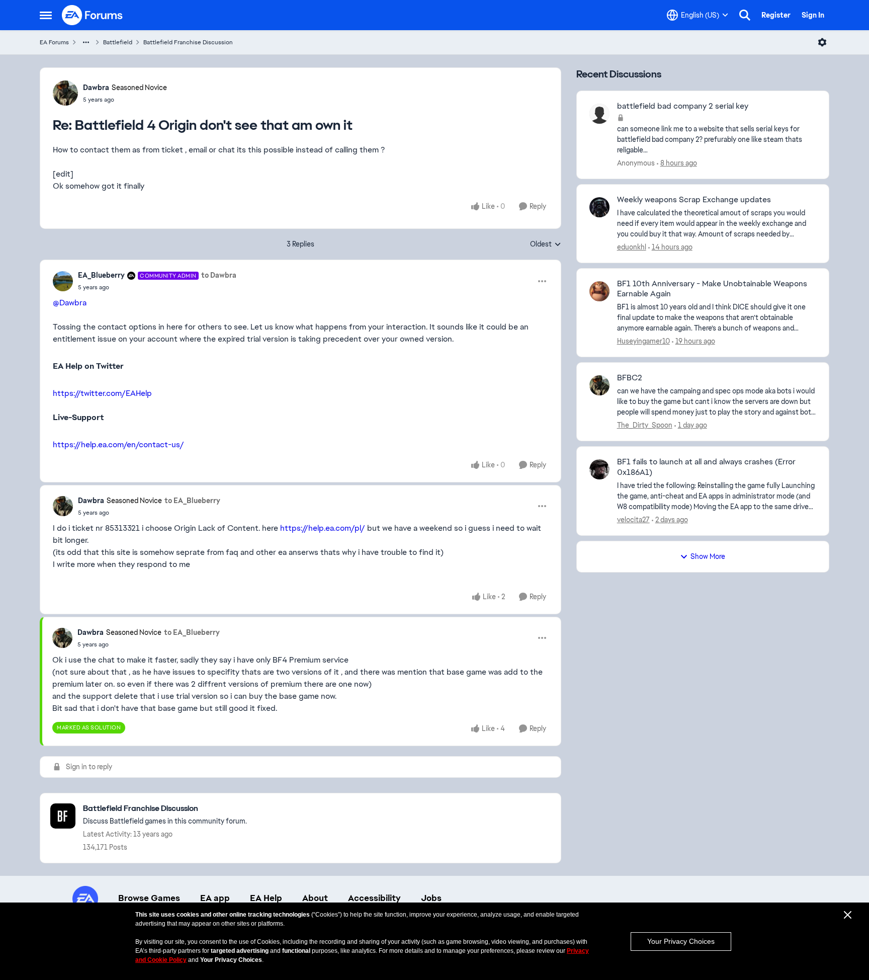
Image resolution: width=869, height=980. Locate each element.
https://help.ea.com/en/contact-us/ (118, 444)
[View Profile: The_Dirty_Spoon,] (599, 385)
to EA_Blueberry (192, 500)
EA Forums (54, 42)
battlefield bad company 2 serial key (682, 106)
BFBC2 (629, 378)
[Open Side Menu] (46, 15)
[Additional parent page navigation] (86, 42)
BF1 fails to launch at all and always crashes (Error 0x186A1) (706, 467)
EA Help (266, 898)
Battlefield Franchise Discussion (188, 42)
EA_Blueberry (101, 275)
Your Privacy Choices (681, 941)
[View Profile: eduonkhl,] (599, 207)
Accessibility (374, 898)
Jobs (431, 898)
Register (776, 15)
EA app (215, 898)
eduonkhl (631, 247)
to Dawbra (218, 275)
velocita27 (633, 519)
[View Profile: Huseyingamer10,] (599, 291)
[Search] (745, 15)
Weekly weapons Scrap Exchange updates (694, 200)
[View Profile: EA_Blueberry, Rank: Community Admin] (63, 281)
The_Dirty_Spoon (644, 425)
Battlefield (117, 42)
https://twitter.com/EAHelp (102, 393)
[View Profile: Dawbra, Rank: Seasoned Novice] (65, 93)
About (315, 898)
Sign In (813, 15)
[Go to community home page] (92, 15)
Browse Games (149, 898)
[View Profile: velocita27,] (599, 469)
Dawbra (96, 87)
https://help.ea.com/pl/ (322, 528)
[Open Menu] (822, 42)
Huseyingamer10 (643, 341)
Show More (707, 556)
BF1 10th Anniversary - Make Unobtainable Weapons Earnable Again (712, 289)
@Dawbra (69, 302)
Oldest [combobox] (545, 244)
